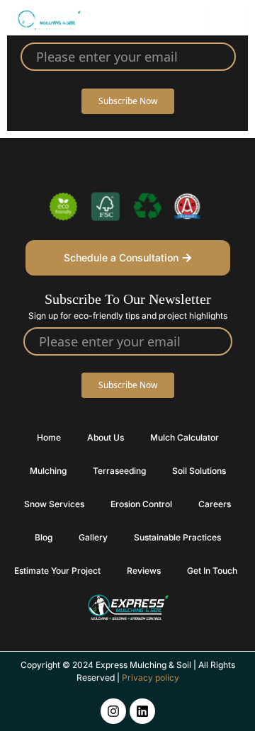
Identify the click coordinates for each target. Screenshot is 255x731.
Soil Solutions (199, 470)
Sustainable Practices (177, 537)
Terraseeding (119, 470)
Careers (214, 504)
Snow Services (54, 504)
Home (49, 437)
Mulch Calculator (184, 437)
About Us (105, 437)
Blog (43, 537)
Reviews (144, 570)
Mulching (48, 470)
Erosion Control (141, 504)
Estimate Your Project (57, 570)
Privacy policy (150, 677)
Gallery (93, 537)
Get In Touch (212, 570)
